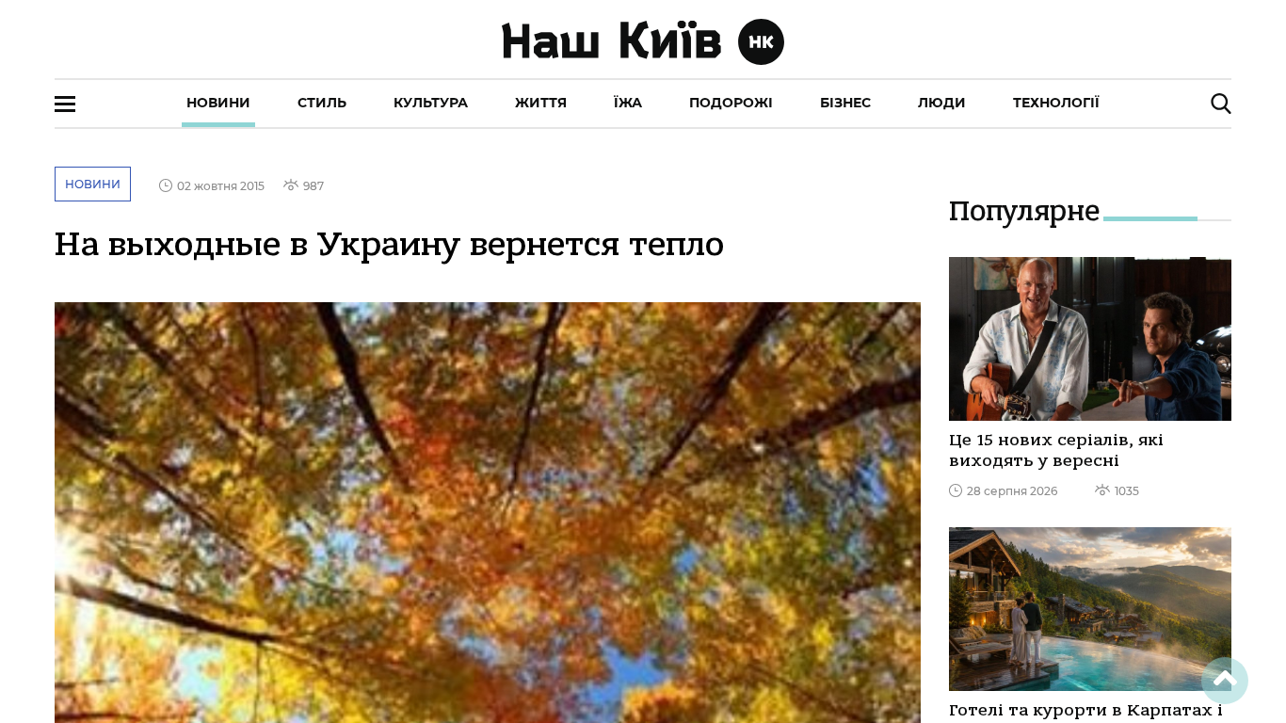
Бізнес (845, 102)
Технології (1056, 102)
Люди (942, 102)
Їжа (628, 102)
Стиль (321, 102)
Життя (541, 102)
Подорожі (731, 102)
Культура (431, 102)
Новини (218, 102)
